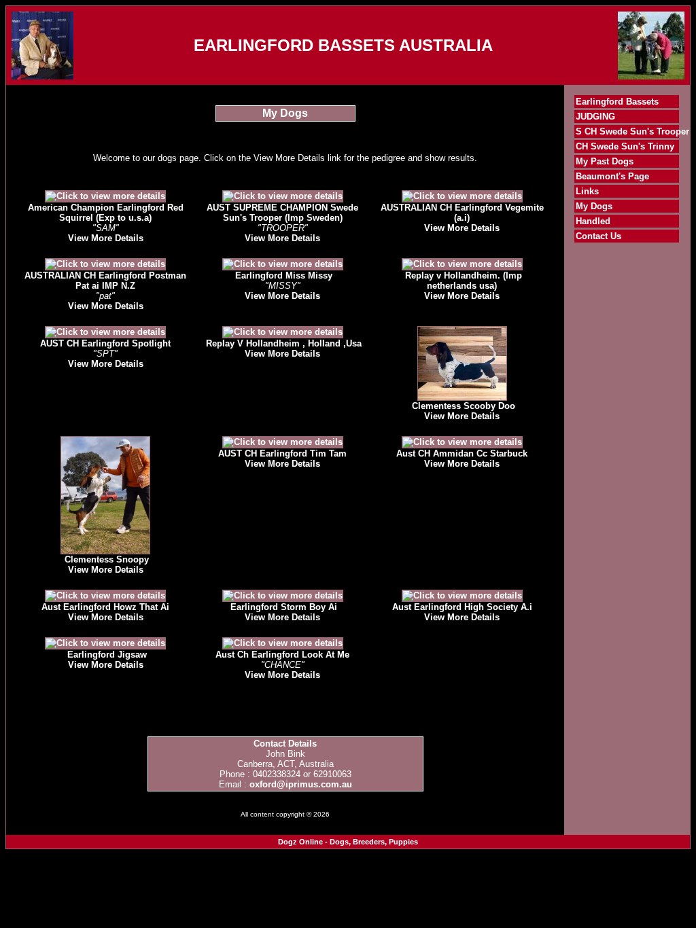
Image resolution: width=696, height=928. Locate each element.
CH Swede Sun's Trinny (625, 146)
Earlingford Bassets (617, 101)
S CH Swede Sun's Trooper (632, 131)
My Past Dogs (604, 161)
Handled (593, 221)
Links (587, 191)
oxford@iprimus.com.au (300, 784)
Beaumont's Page (612, 176)
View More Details (105, 238)
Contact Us (598, 236)
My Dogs (594, 206)
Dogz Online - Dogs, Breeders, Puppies (348, 842)
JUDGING (595, 116)
